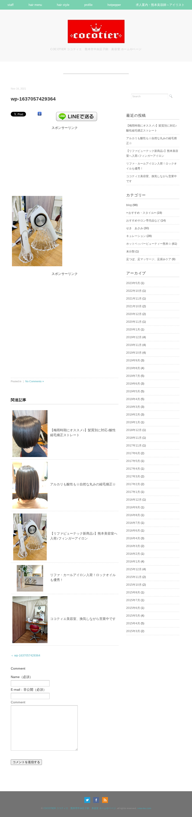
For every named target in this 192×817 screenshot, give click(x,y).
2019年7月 (133, 376)
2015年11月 (134, 577)
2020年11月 (134, 321)
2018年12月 (134, 430)
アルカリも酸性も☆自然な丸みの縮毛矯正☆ (83, 484)
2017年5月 (133, 461)
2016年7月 (133, 523)
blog (129, 205)
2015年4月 (133, 623)
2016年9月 (133, 507)
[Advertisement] (65, 160)
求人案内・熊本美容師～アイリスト (160, 5)
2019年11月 (134, 345)
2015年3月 (133, 631)
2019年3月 (133, 406)
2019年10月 (134, 352)
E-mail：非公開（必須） (28, 689)
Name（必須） (22, 677)
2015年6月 (133, 608)
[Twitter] (88, 799)
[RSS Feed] (105, 799)
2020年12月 (134, 314)
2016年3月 (133, 546)
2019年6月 (133, 383)
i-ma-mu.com (144, 808)
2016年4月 (133, 538)
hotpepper (114, 5)
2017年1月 (133, 492)
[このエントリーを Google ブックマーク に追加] (39, 114)
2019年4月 (133, 399)
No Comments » (34, 381)
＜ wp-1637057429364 (25, 655)
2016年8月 (133, 515)
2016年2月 (133, 553)
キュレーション (136, 236)
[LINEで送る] (76, 114)
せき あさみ (134, 228)
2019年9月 (133, 360)
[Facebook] (97, 799)
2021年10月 (134, 306)
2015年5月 (133, 615)
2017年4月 (133, 468)
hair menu (35, 5)
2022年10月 (134, 290)
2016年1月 (133, 561)
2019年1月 (133, 422)
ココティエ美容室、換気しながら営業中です (83, 619)
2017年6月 (133, 453)
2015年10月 (134, 584)
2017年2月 (133, 484)
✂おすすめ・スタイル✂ (141, 212)
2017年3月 (133, 476)
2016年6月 (133, 530)
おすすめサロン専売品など (143, 220)
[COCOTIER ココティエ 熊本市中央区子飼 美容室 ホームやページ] (96, 22)
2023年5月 (133, 283)
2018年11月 (134, 437)
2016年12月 (134, 499)
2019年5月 (133, 391)
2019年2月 (133, 414)
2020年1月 (133, 329)
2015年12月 (134, 569)
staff (10, 5)
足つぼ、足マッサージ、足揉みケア (148, 259)
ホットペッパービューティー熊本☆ (148, 243)
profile (88, 5)
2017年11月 (134, 445)
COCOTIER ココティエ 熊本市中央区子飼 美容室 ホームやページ (79, 808)
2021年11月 (134, 298)
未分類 (130, 251)
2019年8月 (133, 368)
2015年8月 (133, 592)
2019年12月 (134, 337)
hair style (63, 5)
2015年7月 (133, 600)
